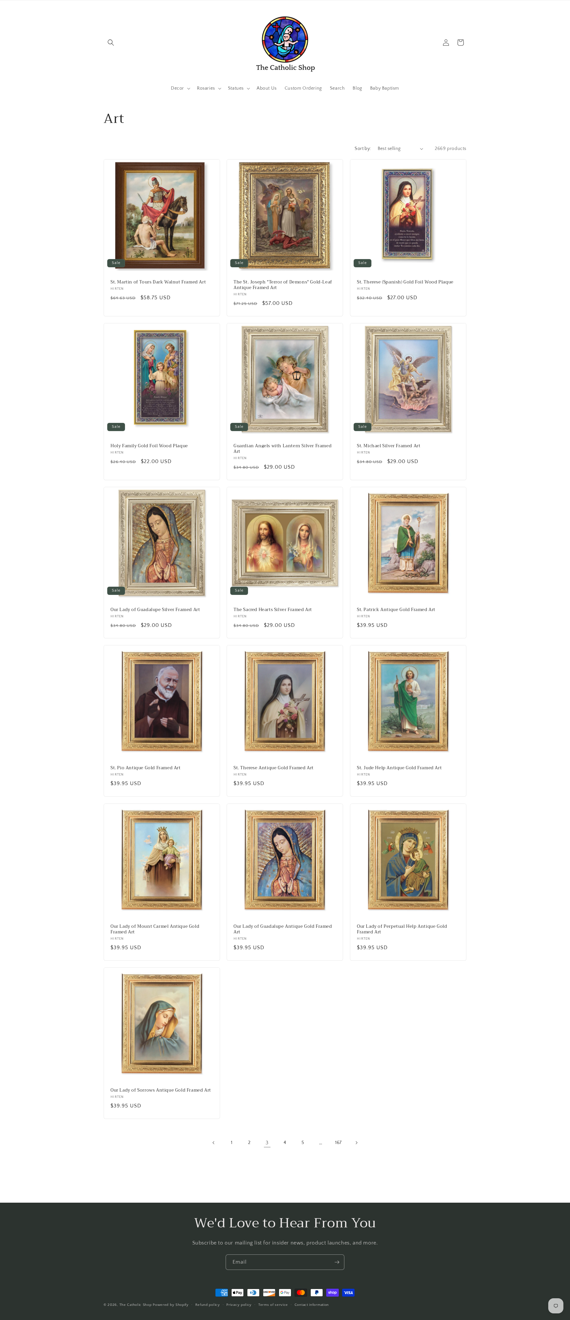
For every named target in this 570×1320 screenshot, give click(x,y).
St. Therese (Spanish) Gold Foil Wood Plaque (405, 282)
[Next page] (356, 1142)
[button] (111, 42)
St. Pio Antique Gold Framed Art (146, 768)
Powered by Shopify (171, 1305)
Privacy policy (239, 1305)
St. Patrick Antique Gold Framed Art (396, 610)
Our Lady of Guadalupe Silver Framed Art (155, 610)
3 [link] (267, 1143)
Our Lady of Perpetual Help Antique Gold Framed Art (402, 929)
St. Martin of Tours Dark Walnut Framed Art (158, 282)
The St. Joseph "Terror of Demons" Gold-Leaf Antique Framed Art (283, 285)
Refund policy (207, 1305)
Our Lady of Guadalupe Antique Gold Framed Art (283, 929)
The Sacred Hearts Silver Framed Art (273, 610)
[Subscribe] (337, 1262)
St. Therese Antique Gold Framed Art (274, 768)
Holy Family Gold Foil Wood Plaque (149, 446)
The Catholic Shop (135, 1305)
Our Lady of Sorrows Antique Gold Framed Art (161, 1090)
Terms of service (273, 1305)
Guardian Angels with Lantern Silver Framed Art (283, 449)
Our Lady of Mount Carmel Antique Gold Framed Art (155, 929)
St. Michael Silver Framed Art (388, 446)
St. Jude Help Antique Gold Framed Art (399, 768)
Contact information (312, 1305)
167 (338, 1142)
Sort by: (363, 148)
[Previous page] (213, 1142)
